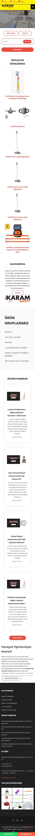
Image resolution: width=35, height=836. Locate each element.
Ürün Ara (27, 42)
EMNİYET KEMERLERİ (7, 696)
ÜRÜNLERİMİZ (17, 50)
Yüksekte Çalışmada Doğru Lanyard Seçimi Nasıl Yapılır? (16, 739)
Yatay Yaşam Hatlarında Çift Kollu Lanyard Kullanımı (16, 734)
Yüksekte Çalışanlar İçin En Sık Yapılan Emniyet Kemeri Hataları (17, 745)
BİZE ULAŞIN (11, 33)
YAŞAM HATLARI (6, 700)
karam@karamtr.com (8, 778)
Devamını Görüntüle (11, 678)
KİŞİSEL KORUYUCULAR (8, 710)
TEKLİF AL (25, 33)
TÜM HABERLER (17, 638)
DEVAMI (17, 293)
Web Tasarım (26, 829)
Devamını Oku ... (17, 437)
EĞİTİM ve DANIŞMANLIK (9, 703)
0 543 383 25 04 (6, 766)
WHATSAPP (8, 834)
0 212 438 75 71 (6, 764)
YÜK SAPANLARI (6, 707)
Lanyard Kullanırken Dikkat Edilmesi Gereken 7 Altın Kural (16, 722)
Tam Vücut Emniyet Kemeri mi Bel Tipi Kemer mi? (16, 728)
